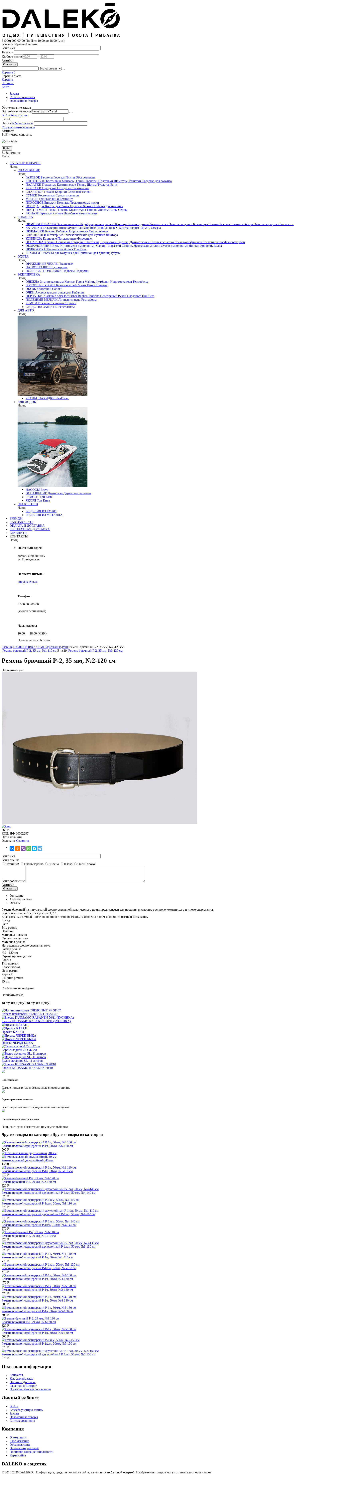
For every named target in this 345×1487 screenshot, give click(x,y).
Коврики (60, 191)
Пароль (7, 123)
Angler (58, 296)
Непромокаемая (120, 281)
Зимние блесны (219, 224)
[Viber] (23, 848)
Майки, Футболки (96, 281)
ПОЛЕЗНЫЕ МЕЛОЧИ (42, 299)
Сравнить (22, 840)
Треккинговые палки (84, 202)
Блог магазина (19, 1441)
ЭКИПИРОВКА (29, 274)
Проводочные (105, 227)
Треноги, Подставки (98, 181)
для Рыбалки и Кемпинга (55, 199)
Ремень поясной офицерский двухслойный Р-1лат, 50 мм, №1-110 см (48, 1214)
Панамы (101, 285)
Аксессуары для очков (50, 292)
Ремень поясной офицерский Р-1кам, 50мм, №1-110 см (39, 1203)
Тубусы (115, 253)
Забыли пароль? (22, 123)
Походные (48, 184)
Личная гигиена (69, 299)
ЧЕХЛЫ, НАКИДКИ (40, 398)
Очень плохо (86, 864)
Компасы (62, 202)
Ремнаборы (88, 299)
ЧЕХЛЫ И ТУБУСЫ (40, 253)
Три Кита (79, 249)
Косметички (46, 195)
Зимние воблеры (242, 224)
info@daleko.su (28, 581)
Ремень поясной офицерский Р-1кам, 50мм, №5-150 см (39, 1343)
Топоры (91, 209)
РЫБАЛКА (25, 217)
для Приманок (82, 253)
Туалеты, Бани (107, 184)
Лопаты (103, 209)
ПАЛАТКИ (33, 184)
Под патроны (58, 267)
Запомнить (13, 152)
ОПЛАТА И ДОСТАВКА (27, 525)
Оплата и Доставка (23, 1382)
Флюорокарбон (234, 242)
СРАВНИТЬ (18, 532)
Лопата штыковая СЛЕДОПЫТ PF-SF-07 (30, 1014)
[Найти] (63, 69)
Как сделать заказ (21, 1378)
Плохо (68, 864)
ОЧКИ (30, 292)
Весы (55, 245)
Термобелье (140, 281)
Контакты (16, 1375)
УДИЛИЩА (34, 238)
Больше (287, 224)
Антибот (8, 60)
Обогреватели (85, 177)
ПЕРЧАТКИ (34, 296)
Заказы (14, 93)
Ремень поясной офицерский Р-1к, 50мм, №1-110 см (37, 1171)
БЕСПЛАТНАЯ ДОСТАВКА (30, 529)
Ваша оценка (10, 860)
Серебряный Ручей (112, 296)
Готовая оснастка (162, 242)
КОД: (5, 833)
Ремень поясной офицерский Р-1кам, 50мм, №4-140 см (39, 1225)
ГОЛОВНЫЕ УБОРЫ (40, 285)
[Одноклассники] (17, 848)
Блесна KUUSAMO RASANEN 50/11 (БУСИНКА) (36, 1021)
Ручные (57, 213)
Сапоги (56, 288)
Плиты (70, 177)
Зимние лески (159, 224)
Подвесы (68, 271)
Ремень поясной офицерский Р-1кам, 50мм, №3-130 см (39, 1268)
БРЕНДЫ (16, 518)
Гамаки (48, 191)
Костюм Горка (74, 281)
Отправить (9, 64)
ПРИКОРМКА (36, 249)
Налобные (70, 213)
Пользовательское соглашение (30, 1389)
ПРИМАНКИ (35, 231)
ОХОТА (23, 256)
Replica (82, 296)
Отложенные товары (24, 100)
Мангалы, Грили (72, 181)
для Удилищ (101, 253)
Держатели (55, 493)
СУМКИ (31, 195)
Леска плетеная (212, 242)
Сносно (54, 864)
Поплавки (62, 242)
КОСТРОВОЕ (35, 181)
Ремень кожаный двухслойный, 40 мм (27, 1160)
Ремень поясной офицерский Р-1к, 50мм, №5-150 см (37, 1332)
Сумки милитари (67, 195)
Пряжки (70, 303)
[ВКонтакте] (12, 848)
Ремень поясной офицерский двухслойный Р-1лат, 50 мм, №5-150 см (48, 1354)
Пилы (113, 209)
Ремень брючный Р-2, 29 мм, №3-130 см (29, 1322)
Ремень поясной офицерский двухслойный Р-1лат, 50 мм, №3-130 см (48, 1246)
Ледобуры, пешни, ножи (96, 224)
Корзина (7, 79)
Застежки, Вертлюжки (101, 242)
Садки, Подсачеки (108, 245)
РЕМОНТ (32, 497)
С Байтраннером (127, 227)
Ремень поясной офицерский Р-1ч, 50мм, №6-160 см (37, 1146)
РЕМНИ (31, 303)
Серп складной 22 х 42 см (19, 1050)
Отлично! (12, 864)
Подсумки (82, 271)
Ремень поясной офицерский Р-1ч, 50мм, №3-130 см (37, 1279)
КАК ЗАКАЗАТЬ (21, 522)
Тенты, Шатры (86, 184)
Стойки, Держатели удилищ (140, 245)
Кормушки (77, 242)
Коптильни (53, 181)
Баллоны (46, 177)
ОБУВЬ (31, 288)
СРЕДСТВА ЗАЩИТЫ (42, 306)
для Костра (47, 206)
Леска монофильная (188, 242)
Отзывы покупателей (24, 1448)
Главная (7, 647)
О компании (18, 1437)
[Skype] (34, 848)
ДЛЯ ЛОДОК (27, 401)
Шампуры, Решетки (127, 181)
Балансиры (200, 224)
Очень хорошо (34, 864)
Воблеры (61, 231)
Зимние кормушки (267, 224)
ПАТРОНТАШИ (37, 267)
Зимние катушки (180, 224)
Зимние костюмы (51, 281)
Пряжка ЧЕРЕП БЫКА (17, 1042)
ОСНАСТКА (35, 242)
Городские (48, 188)
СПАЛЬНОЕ (34, 191)
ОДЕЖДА (32, 281)
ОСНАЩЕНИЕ (36, 493)
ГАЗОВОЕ (33, 177)
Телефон (7, 52)
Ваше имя (8, 48)
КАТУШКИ (34, 227)
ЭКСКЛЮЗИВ (28, 504)
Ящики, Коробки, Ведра (205, 245)
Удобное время (12, 56)
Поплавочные (66, 238)
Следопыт (133, 296)
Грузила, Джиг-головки (133, 242)
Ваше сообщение (13, 881)
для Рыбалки (75, 292)
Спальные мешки (79, 191)
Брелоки (46, 213)
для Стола (62, 206)
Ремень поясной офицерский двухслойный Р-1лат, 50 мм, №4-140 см (48, 1192)
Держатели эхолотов (77, 493)
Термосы (75, 206)
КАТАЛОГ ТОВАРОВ (25, 163)
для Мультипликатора (102, 235)
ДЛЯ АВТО (26, 310)
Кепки (90, 285)
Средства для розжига (156, 181)
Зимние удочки (138, 224)
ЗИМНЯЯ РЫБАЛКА (41, 224)
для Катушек (63, 253)
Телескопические (75, 235)
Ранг (65, 647)
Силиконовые (98, 231)
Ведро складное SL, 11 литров (22, 1060)
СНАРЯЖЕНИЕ (29, 170)
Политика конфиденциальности (31, 1451)
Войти (6, 115)
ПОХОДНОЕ (35, 202)
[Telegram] (40, 848)
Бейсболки (78, 285)
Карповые (49, 238)
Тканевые (65, 263)
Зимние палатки (67, 224)
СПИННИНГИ (36, 235)
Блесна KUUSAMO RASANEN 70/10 (27, 1068)
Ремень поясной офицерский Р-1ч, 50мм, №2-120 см (37, 1289)
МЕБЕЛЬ (32, 199)
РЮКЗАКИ (33, 188)
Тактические (80, 188)
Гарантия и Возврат (23, 1385)
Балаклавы (63, 285)
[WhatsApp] (28, 848)
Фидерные (84, 238)
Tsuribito (93, 296)
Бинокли (50, 202)
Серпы (122, 209)
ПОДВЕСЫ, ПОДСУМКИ (44, 271)
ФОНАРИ (33, 213)
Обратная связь (20, 1444)
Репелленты (66, 306)
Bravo (44, 489)
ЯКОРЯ (31, 500)
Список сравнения (22, 97)
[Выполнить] (70, 112)
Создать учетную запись (18, 127)
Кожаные (43, 303)
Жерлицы (120, 224)
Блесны (49, 231)
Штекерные (54, 235)
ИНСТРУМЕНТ (37, 209)
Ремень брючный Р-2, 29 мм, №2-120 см (29, 1182)
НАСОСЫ (33, 489)
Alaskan (48, 296)
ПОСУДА (32, 206)
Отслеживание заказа (16, 111)
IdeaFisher (70, 296)
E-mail (6, 119)
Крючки (49, 242)
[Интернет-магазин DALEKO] (61, 37)
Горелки (59, 177)
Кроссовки (43, 288)
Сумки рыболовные (174, 245)
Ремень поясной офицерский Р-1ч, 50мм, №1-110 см (37, 1257)
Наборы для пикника (108, 206)
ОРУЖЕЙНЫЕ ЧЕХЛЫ (42, 263)
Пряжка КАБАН (13, 1032)
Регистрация (19, 115)
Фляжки (87, 206)
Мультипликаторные (81, 227)
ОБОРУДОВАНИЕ (39, 245)
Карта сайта (18, 1455)
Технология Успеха (59, 249)
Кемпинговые (66, 184)
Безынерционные (54, 227)
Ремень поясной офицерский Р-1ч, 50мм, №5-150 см (37, 1311)
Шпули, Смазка (150, 227)
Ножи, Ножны (58, 209)
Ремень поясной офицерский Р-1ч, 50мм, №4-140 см (37, 1300)
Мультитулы (77, 209)
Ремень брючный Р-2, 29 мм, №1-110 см (29, 1235)
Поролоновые (78, 231)
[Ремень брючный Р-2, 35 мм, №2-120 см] (99, 822)
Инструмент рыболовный (77, 245)
